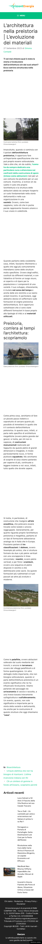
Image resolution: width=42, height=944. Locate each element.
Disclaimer (21, 904)
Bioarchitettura (13, 767)
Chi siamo (8, 901)
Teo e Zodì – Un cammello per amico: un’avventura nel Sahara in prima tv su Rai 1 (26, 816)
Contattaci (21, 929)
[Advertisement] (21, 95)
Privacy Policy (30, 901)
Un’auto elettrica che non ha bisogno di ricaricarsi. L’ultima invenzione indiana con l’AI (18, 774)
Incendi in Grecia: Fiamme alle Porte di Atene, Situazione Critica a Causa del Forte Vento (26, 887)
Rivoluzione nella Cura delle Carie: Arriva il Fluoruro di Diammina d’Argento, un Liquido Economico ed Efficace (26, 853)
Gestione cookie (35, 942)
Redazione (18, 901)
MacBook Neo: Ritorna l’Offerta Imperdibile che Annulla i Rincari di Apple (25, 871)
